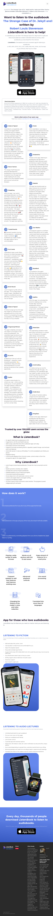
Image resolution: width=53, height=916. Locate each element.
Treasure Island (44, 907)
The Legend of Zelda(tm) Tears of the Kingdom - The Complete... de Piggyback (32, 901)
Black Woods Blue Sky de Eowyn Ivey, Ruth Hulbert (32, 888)
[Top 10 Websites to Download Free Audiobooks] (43, 851)
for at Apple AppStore (31, 118)
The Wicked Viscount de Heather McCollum (32, 859)
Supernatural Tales (45, 908)
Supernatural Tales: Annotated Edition (44, 898)
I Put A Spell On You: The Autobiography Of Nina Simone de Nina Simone (32, 893)
